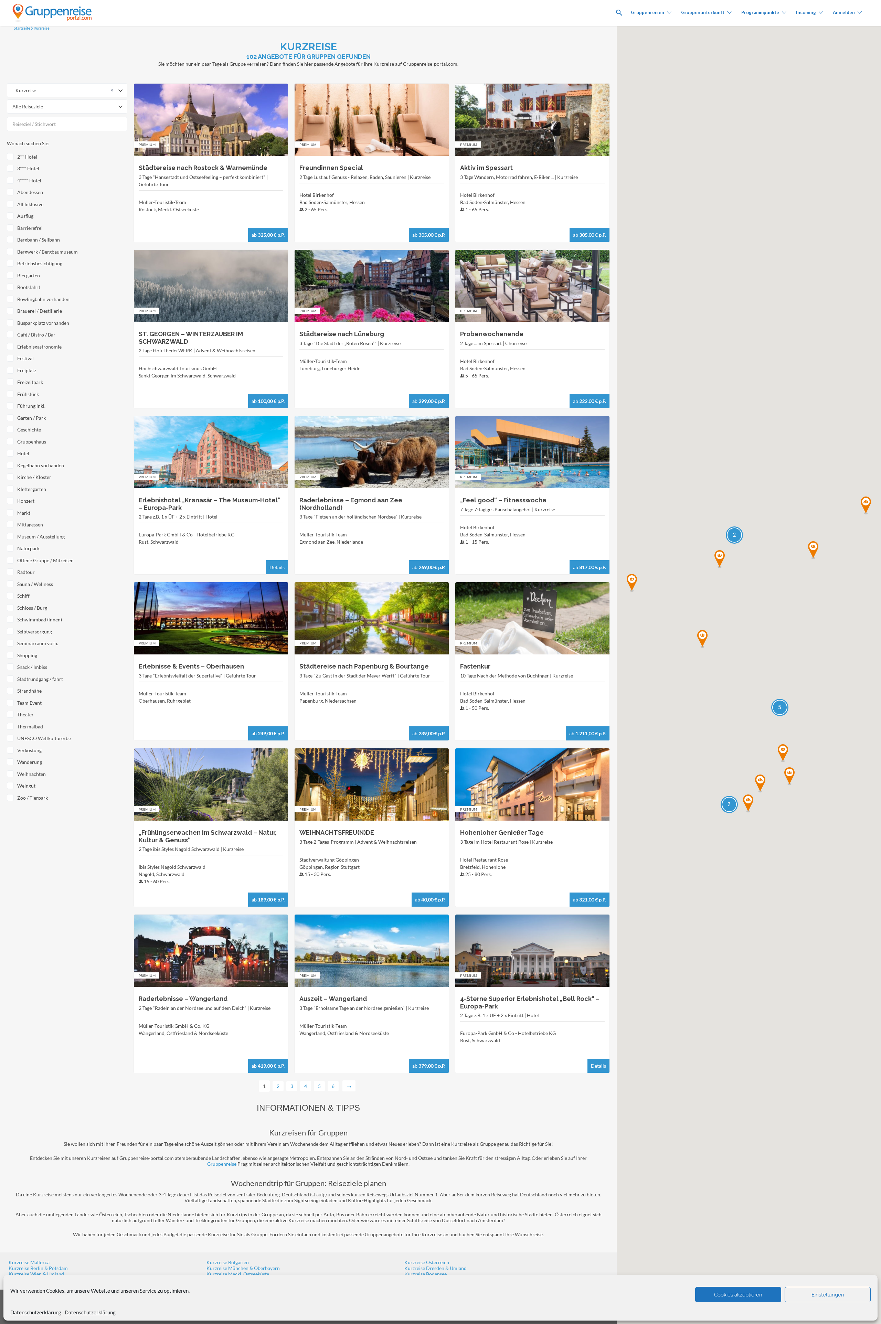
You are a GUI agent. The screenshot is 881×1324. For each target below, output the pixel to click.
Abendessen (30, 192)
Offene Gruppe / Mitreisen (45, 560)
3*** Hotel (28, 168)
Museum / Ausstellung (41, 537)
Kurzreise (41, 28)
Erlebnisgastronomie (39, 347)
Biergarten (28, 275)
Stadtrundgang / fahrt (40, 679)
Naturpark (28, 548)
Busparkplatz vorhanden (43, 323)
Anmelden (844, 12)
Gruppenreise (221, 1164)
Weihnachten (31, 774)
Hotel (23, 453)
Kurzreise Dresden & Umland (435, 1268)
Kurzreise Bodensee (425, 1274)
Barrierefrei (30, 228)
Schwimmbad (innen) (39, 619)
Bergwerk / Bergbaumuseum (47, 252)
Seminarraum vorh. (37, 643)
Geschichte (29, 430)
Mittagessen (30, 524)
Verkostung (29, 750)
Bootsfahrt (28, 287)
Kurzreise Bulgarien (227, 1262)
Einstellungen (827, 1295)
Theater (25, 714)
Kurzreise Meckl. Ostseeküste (237, 1274)
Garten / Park (31, 418)
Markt (23, 513)
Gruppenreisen (647, 12)
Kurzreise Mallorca (29, 1262)
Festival (25, 358)
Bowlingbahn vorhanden (43, 299)
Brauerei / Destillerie (39, 311)
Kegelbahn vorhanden (40, 465)
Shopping (27, 655)
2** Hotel (27, 157)
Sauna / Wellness (35, 584)
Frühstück (28, 394)
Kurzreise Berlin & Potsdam (38, 1268)
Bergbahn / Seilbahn (38, 240)
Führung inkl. (31, 406)
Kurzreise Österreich (426, 1262)
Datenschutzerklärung (35, 1312)
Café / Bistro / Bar (36, 335)
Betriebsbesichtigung (39, 263)
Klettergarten (31, 489)
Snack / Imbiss (32, 667)
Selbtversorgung (34, 631)
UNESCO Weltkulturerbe (44, 738)
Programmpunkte (760, 12)
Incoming (806, 12)
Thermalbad (30, 726)
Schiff (23, 596)
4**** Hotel (29, 180)
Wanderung (29, 762)
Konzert (25, 501)
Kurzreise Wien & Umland (36, 1274)
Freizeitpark (30, 382)
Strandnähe (29, 691)
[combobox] (67, 90)
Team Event (29, 703)
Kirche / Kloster (34, 477)
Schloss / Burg (32, 608)
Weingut (26, 786)
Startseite (22, 28)
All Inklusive (30, 204)
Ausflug (25, 216)
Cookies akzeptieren (738, 1295)
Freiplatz (26, 370)
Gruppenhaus (31, 442)
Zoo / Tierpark (32, 798)
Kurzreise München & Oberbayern (243, 1268)
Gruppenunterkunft (702, 12)
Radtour (26, 572)
